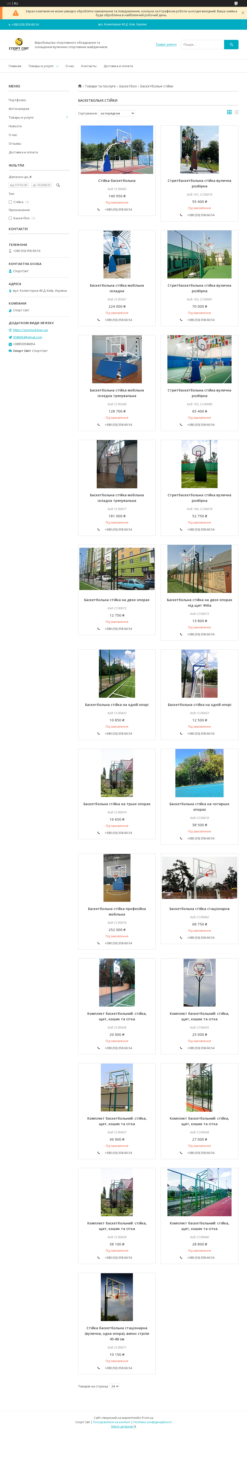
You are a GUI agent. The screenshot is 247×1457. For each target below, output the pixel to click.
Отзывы (15, 143)
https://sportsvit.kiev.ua (30, 330)
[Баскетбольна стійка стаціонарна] (199, 878)
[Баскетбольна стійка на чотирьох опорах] (199, 773)
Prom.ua (147, 1418)
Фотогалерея (19, 109)
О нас (70, 66)
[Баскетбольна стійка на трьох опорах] (116, 773)
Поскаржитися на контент (111, 1422)
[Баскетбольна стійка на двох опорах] (116, 569)
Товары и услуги (40, 66)
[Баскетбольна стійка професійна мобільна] (116, 878)
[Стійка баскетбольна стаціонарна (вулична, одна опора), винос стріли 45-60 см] (116, 1297)
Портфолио (17, 100)
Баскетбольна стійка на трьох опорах (117, 804)
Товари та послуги (100, 86)
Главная (15, 66)
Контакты (88, 66)
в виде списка (236, 113)
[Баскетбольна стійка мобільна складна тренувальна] (116, 359)
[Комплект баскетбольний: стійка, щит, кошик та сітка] (116, 983)
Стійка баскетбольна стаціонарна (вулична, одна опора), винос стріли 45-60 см (117, 1333)
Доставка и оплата (118, 66)
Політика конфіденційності (152, 1422)
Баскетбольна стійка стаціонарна (200, 908)
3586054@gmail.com (27, 337)
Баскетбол (128, 86)
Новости (15, 126)
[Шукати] (231, 44)
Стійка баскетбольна (117, 180)
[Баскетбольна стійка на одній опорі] (116, 674)
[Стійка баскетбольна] (116, 150)
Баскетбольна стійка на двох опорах (117, 599)
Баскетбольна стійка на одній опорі (117, 704)
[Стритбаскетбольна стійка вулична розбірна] (199, 150)
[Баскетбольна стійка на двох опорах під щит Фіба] (199, 569)
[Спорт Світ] (19, 53)
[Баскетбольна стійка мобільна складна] (116, 254)
